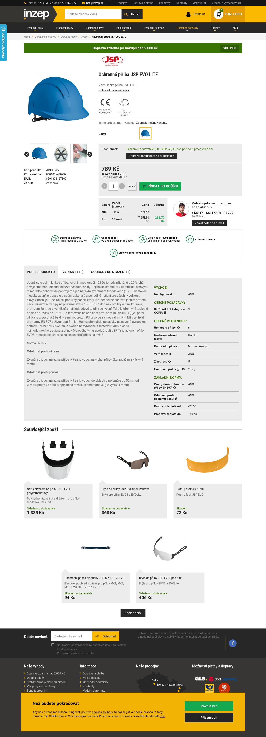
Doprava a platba (143, 2)
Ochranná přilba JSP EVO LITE (109, 36)
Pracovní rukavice (154, 27)
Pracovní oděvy (64, 27)
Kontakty (181, 2)
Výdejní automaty (94, 690)
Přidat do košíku (163, 186)
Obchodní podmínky (95, 682)
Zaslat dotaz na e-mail (209, 223)
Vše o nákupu (91, 678)
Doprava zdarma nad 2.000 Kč (46, 673)
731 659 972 (69, 2)
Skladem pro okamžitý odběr (164, 239)
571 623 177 (45, 2)
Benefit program (37, 690)
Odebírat (109, 636)
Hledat (134, 14)
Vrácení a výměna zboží (226, 2)
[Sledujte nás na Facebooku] (233, 643)
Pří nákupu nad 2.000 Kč (73, 239)
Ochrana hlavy (69, 36)
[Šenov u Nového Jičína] (180, 688)
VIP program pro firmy (41, 686)
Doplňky (215, 27)
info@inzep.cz (94, 2)
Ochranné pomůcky (187, 27)
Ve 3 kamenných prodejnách (117, 239)
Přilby (84, 36)
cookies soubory (102, 712)
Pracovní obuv (35, 27)
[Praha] (154, 684)
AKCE (236, 27)
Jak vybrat (199, 2)
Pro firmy (165, 2)
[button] (26, 154)
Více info (229, 48)
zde (162, 716)
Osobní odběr (35, 678)
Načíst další (133, 613)
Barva (102, 134)
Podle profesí (123, 27)
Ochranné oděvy (95, 27)
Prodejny (121, 2)
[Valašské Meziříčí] (179, 691)
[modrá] (145, 133)
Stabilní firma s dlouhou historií (46, 682)
